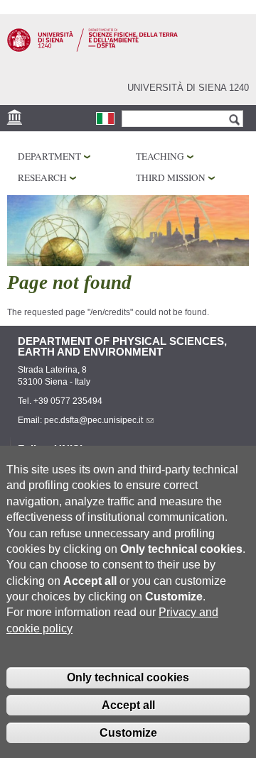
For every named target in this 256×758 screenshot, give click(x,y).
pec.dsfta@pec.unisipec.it (93, 420)
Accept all (128, 705)
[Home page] (92, 49)
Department (49, 156)
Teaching (160, 156)
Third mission (171, 177)
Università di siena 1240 (188, 87)
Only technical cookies (128, 677)
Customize (128, 733)
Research (42, 177)
